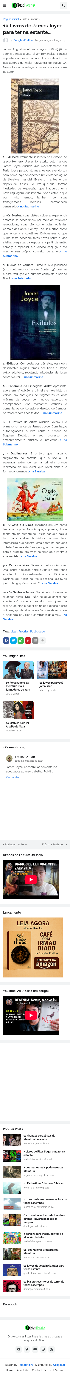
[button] (4, 5)
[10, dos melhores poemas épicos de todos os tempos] (12, 1204)
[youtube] (35, 1349)
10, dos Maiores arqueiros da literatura (41, 1251)
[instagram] (43, 1349)
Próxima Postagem (53, 844)
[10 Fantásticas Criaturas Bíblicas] (12, 1188)
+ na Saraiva (37, 471)
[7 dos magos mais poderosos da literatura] (12, 1172)
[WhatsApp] (21, 640)
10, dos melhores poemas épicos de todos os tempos (45, 1201)
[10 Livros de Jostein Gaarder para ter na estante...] (12, 1270)
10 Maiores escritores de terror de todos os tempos (44, 1283)
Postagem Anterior (16, 844)
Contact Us (39, 1370)
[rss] (51, 1349)
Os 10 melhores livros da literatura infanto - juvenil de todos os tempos (44, 1219)
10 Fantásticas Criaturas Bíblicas (44, 1183)
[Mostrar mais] (42, 640)
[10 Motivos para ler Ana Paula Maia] (18, 710)
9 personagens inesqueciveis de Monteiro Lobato (43, 1235)
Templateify (25, 1364)
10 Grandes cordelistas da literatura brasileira (39, 1137)
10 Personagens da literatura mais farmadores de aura (18, 686)
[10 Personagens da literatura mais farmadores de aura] (18, 670)
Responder (12, 777)
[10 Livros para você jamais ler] (52, 670)
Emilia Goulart (25, 757)
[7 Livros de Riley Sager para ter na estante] (12, 1156)
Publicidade (37, 631)
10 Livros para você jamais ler (51, 684)
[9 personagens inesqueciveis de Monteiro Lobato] (12, 1238)
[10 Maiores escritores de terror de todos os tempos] (12, 1286)
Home (9, 1370)
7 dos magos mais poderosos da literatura (43, 1169)
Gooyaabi (59, 1364)
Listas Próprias (31, 19)
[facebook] (18, 1349)
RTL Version (57, 1370)
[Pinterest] (28, 640)
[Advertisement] (35, 1082)
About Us (22, 1370)
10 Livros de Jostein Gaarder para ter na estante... (44, 1267)
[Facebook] (6, 640)
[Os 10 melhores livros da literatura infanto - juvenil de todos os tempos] (12, 1220)
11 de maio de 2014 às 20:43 (29, 761)
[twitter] (27, 1349)
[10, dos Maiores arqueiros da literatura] (12, 1254)
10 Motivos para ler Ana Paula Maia (17, 724)
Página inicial (11, 19)
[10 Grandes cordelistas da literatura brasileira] (12, 1140)
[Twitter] (13, 640)
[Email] (35, 640)
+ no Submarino (28, 206)
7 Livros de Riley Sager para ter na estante (44, 1153)
